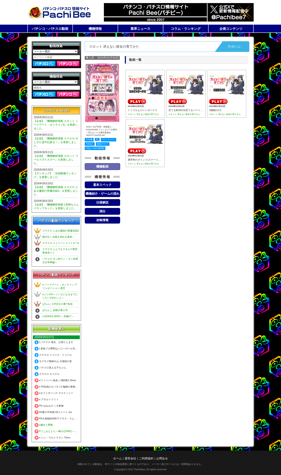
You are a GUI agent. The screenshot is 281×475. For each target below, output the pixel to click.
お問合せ (162, 458)
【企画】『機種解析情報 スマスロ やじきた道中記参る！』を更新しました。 (56, 142)
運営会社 (130, 458)
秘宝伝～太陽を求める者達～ (58, 236)
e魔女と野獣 (45, 424)
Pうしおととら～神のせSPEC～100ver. (60, 431)
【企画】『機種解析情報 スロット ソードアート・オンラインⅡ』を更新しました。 (56, 124)
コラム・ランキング (186, 28)
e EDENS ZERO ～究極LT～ (58, 316)
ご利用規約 (146, 458)
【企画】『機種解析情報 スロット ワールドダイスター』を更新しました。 (56, 159)
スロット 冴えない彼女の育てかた (143, 114)
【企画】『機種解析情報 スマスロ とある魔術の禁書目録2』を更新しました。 (56, 191)
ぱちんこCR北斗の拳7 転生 (57, 304)
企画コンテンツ (231, 28)
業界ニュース (140, 28)
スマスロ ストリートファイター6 (60, 243)
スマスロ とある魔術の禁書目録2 (60, 230)
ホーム (117, 458)
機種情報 (95, 28)
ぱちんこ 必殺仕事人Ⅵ (54, 310)
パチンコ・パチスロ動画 (50, 28)
